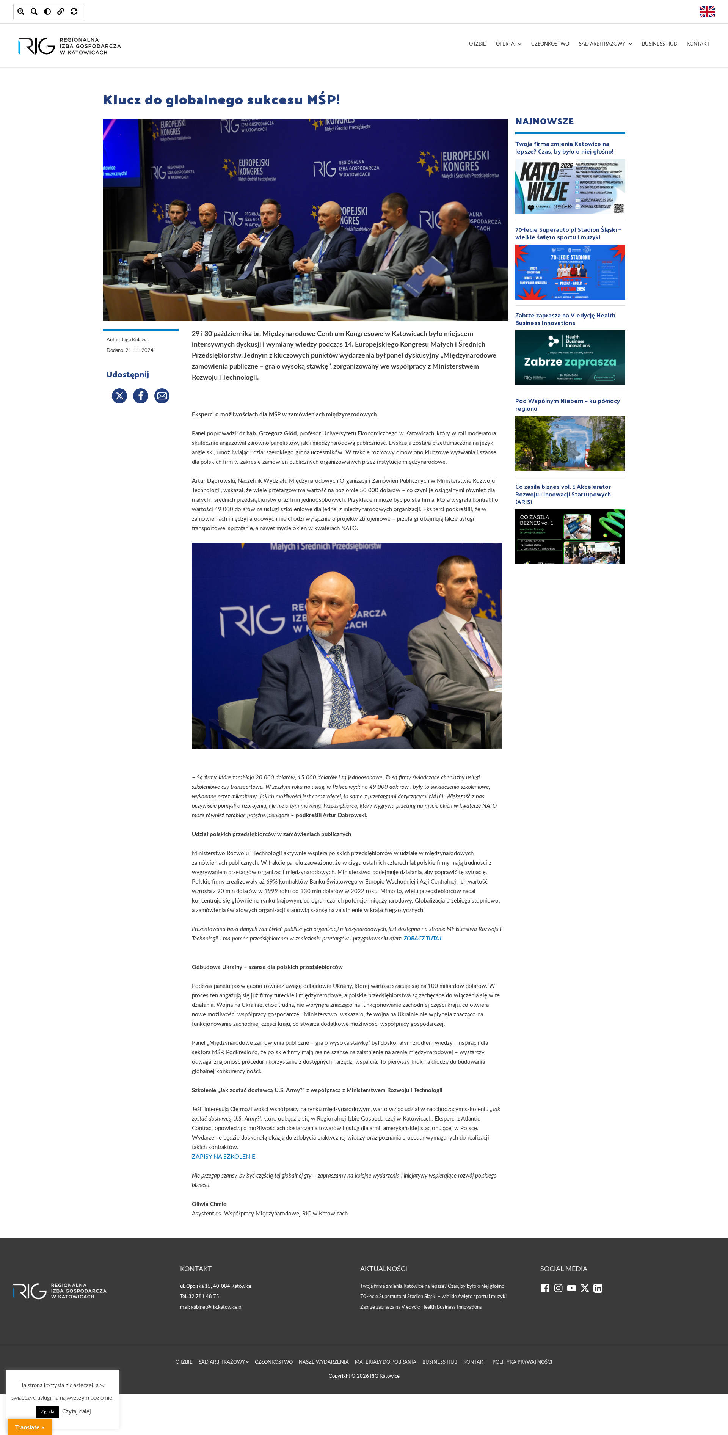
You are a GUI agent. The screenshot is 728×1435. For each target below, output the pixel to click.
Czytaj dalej (76, 1412)
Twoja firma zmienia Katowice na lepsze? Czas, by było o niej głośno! (433, 1286)
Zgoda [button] (47, 1412)
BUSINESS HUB (659, 44)
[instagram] (560, 1291)
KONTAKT (698, 44)
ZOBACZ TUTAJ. (423, 939)
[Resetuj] (74, 11)
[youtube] (573, 1291)
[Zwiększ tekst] (21, 11)
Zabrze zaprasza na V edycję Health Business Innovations (421, 1307)
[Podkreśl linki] (60, 11)
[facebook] (547, 1291)
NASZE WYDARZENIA (324, 1362)
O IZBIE (477, 44)
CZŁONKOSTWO (550, 44)
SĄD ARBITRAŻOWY (602, 44)
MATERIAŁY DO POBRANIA (385, 1362)
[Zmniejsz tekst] (34, 11)
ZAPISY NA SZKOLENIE (223, 1157)
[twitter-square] (586, 1291)
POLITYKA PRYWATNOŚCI (522, 1362)
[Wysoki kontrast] (47, 11)
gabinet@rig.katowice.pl (216, 1307)
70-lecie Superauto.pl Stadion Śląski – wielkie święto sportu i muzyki (433, 1296)
